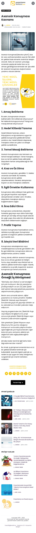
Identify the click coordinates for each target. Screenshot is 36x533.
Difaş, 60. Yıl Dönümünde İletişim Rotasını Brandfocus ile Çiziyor (23, 440)
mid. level (18, 419)
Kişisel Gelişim (6, 10)
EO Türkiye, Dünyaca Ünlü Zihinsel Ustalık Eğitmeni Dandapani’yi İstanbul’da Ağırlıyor (23, 413)
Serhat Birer (19, 467)
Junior (8, 25)
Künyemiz (28, 525)
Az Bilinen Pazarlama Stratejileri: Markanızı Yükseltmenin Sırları (21, 473)
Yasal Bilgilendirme (10, 525)
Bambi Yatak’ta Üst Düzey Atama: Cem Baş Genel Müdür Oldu (23, 426)
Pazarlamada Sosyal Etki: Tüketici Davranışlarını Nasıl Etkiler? (23, 487)
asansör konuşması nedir (17, 366)
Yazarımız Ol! (21, 525)
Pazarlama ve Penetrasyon (23, 499)
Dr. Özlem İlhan (20, 401)
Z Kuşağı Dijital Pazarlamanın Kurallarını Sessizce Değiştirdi (24, 397)
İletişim (18, 527)
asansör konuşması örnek (18, 368)
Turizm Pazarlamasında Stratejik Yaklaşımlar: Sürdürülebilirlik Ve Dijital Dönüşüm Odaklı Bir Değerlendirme (22, 460)
